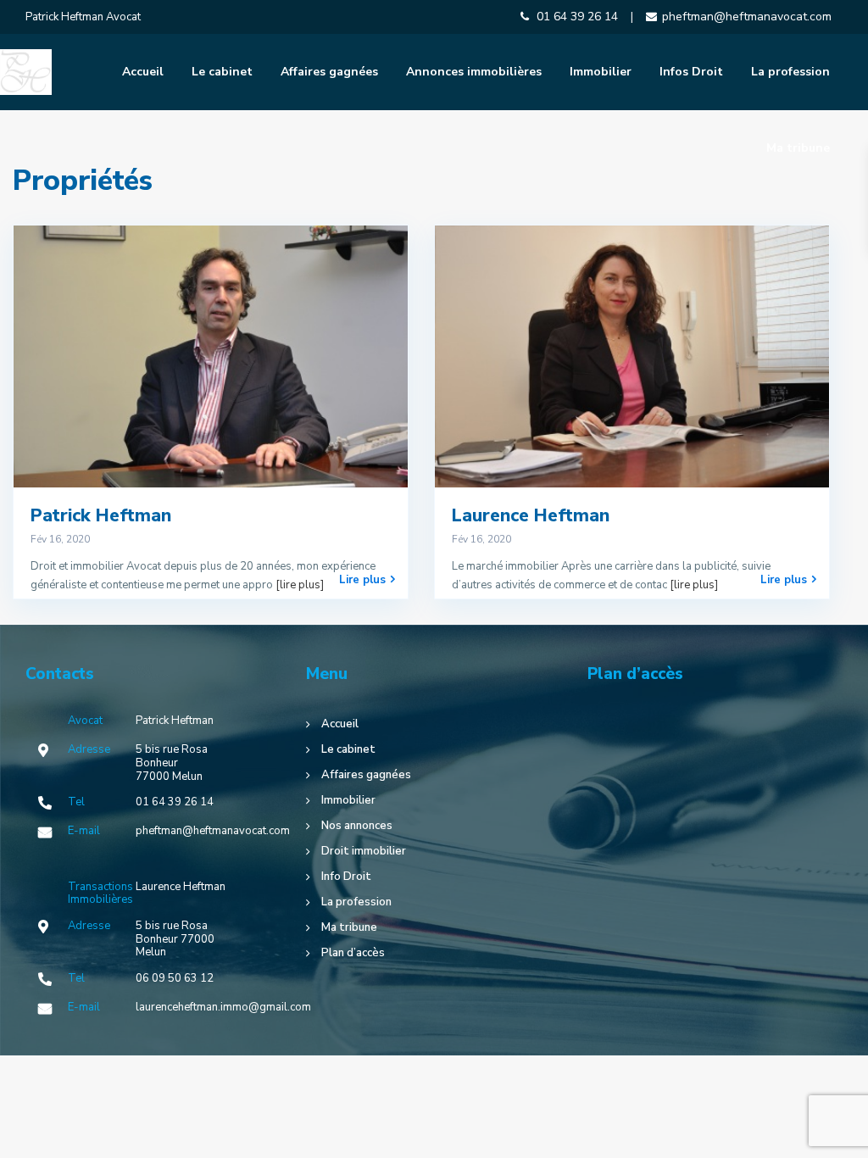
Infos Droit (691, 72)
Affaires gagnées (329, 72)
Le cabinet (222, 72)
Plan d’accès (353, 952)
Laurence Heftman (530, 515)
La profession (790, 72)
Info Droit (346, 876)
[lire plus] (299, 585)
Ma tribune (798, 148)
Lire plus (362, 579)
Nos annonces (356, 825)
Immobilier (601, 72)
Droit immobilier (363, 851)
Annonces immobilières (474, 72)
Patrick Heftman (101, 515)
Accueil (143, 72)
